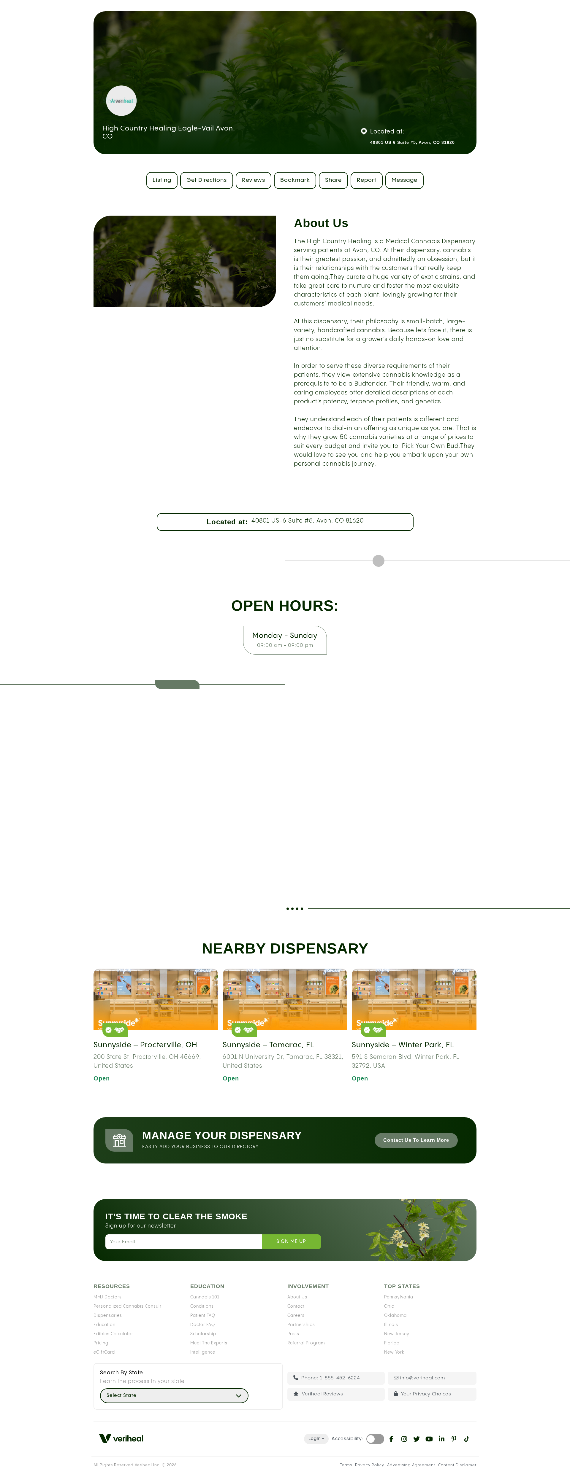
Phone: (330, 1378)
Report (366, 180)
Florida (392, 1343)
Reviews (253, 180)
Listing (162, 180)
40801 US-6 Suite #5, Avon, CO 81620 (307, 521)
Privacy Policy (369, 1465)
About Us (297, 1297)
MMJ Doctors (108, 1297)
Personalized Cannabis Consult (127, 1306)
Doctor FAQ (202, 1324)
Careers (296, 1315)
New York (394, 1352)
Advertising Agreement (411, 1465)
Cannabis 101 (204, 1297)
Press (293, 1334)
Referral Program (306, 1343)
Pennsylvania (398, 1297)
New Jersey (396, 1334)
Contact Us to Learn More (416, 1140)
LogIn (314, 1439)
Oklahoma (395, 1315)
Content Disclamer (457, 1465)
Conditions (202, 1306)
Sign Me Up (291, 1241)
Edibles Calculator (113, 1334)
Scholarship (203, 1334)
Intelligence (202, 1352)
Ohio (389, 1306)
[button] (174, 1395)
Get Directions (206, 180)
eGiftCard (104, 1352)
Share (333, 180)
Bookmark (295, 180)
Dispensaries (108, 1315)
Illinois (391, 1324)
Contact (295, 1306)
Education (104, 1324)
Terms (346, 1465)
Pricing (101, 1343)
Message (404, 180)
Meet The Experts (208, 1343)
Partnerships (301, 1324)
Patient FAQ (202, 1315)
